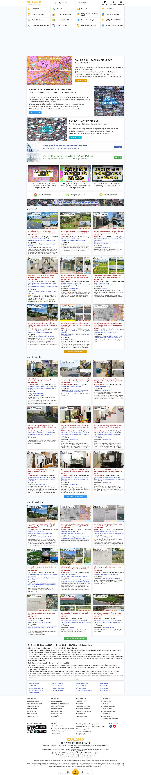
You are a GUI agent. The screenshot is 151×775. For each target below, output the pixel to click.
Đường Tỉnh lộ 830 (100, 620)
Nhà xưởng (77, 390)
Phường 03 (42, 286)
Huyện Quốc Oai (107, 285)
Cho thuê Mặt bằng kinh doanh (109, 718)
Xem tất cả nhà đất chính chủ (75, 638)
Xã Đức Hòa (109, 620)
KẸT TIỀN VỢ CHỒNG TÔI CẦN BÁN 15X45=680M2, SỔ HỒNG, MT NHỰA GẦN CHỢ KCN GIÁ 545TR (42, 232)
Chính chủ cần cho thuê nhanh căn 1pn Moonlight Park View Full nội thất (40, 380)
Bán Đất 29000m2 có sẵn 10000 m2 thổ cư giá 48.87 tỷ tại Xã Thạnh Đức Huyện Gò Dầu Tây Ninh (108, 324)
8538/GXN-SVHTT (79, 749)
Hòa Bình (84, 240)
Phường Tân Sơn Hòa (45, 283)
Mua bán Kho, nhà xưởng (83, 708)
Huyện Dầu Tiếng (43, 240)
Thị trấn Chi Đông (44, 434)
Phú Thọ (74, 238)
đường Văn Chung (34, 283)
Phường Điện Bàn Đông (68, 386)
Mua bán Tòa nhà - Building (83, 711)
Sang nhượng (51, 584)
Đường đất (47, 583)
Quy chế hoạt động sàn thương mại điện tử (87, 724)
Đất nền (117, 336)
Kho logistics (64, 391)
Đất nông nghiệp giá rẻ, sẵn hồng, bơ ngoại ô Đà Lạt (108, 568)
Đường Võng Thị (99, 477)
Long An (63, 624)
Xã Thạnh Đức (99, 330)
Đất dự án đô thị (115, 337)
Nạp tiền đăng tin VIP (57, 708)
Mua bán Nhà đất (81, 698)
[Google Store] (40, 731)
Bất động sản (55, 698)
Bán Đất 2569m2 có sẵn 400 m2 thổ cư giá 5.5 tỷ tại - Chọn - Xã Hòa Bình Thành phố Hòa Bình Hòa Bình (75, 232)
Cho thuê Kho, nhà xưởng (108, 711)
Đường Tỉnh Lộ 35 (34, 432)
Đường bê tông (39, 583)
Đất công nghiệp (106, 337)
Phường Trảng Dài (67, 283)
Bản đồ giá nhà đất (32, 708)
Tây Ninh (38, 330)
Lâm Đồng (30, 576)
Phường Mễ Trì (109, 434)
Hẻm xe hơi (72, 580)
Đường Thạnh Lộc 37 (68, 330)
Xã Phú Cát (98, 283)
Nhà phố (37, 291)
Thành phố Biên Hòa (78, 285)
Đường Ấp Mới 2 (66, 620)
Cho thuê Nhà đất (106, 698)
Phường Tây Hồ (44, 477)
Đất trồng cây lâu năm (48, 336)
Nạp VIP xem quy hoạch (33, 706)
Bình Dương (51, 240)
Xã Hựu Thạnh (110, 622)
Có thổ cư (47, 627)
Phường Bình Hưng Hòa (112, 238)
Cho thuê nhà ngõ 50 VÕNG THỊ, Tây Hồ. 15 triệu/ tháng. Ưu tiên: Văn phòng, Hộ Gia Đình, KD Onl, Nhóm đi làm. (108, 471)
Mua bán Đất (79, 703)
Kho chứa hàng (85, 390)
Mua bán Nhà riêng (81, 701)
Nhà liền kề (44, 291)
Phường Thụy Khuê (45, 479)
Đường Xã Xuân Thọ (34, 574)
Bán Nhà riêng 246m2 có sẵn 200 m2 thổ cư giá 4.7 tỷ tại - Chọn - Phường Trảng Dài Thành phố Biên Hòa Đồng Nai (75, 276)
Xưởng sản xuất (78, 391)
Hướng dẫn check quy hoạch (34, 703)
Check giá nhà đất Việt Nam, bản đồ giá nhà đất (75, 202)
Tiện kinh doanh (47, 626)
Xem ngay (118, 147)
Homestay (80, 581)
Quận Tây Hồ (115, 479)
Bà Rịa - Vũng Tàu (118, 533)
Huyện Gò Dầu (108, 332)
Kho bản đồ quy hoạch (33, 701)
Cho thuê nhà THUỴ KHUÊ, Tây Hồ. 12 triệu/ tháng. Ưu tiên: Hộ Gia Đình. (41, 470)
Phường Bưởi (108, 479)
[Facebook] (110, 726)
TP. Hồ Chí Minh (42, 238)
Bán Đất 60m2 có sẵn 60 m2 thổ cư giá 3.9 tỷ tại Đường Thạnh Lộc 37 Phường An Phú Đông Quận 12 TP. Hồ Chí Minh (75, 324)
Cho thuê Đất (104, 703)
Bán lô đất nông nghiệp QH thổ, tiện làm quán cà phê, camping (42, 568)
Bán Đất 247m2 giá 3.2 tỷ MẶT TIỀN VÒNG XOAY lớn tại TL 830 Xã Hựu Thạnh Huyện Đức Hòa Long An (108, 614)
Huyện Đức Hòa (86, 622)
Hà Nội (104, 283)
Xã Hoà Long (99, 533)
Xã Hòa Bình (65, 240)
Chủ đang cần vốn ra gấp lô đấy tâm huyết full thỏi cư (74, 614)
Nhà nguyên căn (106, 247)
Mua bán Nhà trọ (80, 713)
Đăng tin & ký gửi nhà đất (58, 706)
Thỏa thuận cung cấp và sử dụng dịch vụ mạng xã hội (90, 726)
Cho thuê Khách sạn (106, 716)
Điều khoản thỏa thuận (57, 726)
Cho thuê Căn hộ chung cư (108, 706)
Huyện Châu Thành (41, 332)
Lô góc (39, 586)
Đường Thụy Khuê (34, 477)
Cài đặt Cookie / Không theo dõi (59, 731)
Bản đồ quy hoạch (31, 698)
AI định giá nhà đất (32, 713)
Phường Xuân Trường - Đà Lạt (49, 574)
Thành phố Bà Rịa (108, 533)
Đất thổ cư (38, 244)
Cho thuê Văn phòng (106, 708)
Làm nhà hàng (36, 584)
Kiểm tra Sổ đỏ (55, 716)
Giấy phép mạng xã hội (82, 729)
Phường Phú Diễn (76, 432)
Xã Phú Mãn (98, 285)
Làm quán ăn (44, 584)
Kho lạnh (70, 391)
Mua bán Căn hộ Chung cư (83, 706)
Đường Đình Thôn (100, 432)
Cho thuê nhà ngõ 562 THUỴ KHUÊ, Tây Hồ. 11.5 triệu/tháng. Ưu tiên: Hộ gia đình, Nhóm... (75, 470)
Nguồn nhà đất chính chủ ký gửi (60, 703)
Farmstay (86, 581)
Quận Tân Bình (50, 286)
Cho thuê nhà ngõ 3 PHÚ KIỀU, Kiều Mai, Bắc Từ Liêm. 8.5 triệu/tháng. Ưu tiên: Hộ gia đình (75, 426)
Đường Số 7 (32, 386)
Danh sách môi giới (56, 711)
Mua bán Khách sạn (81, 716)
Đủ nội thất (74, 581)
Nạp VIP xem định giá (32, 716)
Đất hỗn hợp (105, 336)
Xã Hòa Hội (32, 330)
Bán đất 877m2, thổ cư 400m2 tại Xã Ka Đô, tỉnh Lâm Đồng (41, 614)
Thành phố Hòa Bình (75, 240)
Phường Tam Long (100, 531)
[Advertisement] (75, 43)
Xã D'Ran (64, 574)
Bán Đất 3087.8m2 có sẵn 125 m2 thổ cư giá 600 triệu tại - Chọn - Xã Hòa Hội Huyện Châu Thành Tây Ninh (42, 324)
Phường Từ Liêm (109, 432)
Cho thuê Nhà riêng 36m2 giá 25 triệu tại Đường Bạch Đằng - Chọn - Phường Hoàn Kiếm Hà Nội (108, 380)
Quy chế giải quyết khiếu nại (83, 731)
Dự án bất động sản (56, 701)
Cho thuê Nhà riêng (106, 701)
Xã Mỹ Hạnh (75, 620)
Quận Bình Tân (50, 388)
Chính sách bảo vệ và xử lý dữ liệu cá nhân (62, 728)
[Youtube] (114, 726)
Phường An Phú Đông (80, 330)
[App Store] (40, 727)
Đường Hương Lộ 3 (100, 238)
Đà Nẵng (78, 386)
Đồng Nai (75, 283)
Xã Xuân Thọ (44, 578)
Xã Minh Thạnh (33, 238)
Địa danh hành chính (56, 713)
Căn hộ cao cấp (39, 395)
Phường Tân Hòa (66, 238)
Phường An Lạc (40, 386)
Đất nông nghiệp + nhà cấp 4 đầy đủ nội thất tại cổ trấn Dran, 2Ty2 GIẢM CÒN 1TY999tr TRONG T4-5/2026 (75, 568)
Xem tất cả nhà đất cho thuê (75, 497)
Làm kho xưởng (35, 627)
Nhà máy (71, 390)
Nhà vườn (67, 581)
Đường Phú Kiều (66, 432)
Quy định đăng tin (81, 734)
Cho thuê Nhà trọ (105, 713)
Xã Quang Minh (43, 432)
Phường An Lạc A (41, 388)
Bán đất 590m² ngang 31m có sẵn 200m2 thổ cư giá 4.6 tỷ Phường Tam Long (108, 525)
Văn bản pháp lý (55, 733)
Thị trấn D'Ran (66, 576)
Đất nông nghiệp (46, 244)
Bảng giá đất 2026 (32, 711)
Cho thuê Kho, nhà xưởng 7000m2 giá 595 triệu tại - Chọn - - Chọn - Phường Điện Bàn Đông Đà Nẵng (75, 380)
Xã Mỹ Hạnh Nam (76, 622)
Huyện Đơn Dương (76, 576)
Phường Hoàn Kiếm (100, 386)
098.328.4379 (88, 757)
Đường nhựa (38, 626)
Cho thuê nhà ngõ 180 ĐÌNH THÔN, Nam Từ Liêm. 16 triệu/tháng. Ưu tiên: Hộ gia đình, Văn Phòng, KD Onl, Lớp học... (108, 426)
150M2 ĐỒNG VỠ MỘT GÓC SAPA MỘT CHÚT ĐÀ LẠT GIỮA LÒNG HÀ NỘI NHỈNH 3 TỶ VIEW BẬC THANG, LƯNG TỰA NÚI (108, 276)
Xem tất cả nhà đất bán (75, 352)
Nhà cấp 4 (50, 291)
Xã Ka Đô (31, 620)
